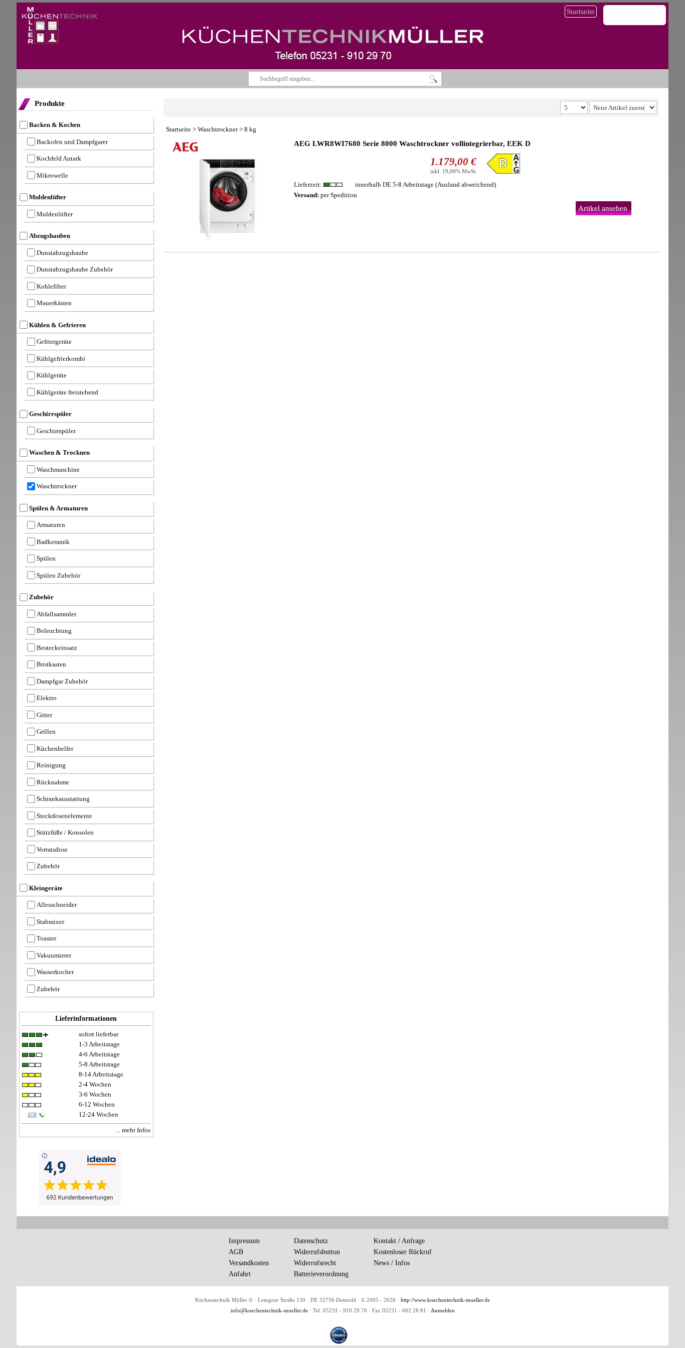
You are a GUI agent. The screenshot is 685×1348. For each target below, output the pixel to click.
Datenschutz (311, 1241)
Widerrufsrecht (315, 1263)
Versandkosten (249, 1263)
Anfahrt (240, 1274)
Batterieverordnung (321, 1274)
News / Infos (392, 1263)
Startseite (581, 12)
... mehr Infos (133, 1130)
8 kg (250, 129)
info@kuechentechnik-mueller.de (269, 1310)
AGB (236, 1252)
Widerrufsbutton (317, 1252)
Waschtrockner (218, 129)
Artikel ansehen (602, 208)
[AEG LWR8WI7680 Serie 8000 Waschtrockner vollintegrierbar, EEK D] (227, 189)
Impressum (244, 1241)
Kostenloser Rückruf (403, 1252)
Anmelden (443, 1310)
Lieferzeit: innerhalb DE (364, 184)
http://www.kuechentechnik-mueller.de (445, 1300)
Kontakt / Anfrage (399, 1241)
